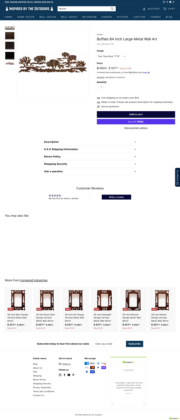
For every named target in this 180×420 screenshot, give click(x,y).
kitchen (122, 17)
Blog (169, 17)
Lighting (139, 17)
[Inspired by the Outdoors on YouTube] (69, 374)
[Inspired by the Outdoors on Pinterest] (73, 374)
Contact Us (38, 395)
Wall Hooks (69, 17)
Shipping (100, 77)
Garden (107, 17)
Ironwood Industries (34, 280)
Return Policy (39, 379)
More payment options (136, 128)
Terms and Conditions (43, 391)
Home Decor (26, 17)
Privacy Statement (42, 387)
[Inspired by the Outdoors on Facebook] (64, 374)
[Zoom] (53, 62)
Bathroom (90, 17)
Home (8, 17)
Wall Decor (47, 17)
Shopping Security (42, 383)
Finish (100, 51)
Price (100, 63)
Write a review (116, 197)
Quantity (102, 82)
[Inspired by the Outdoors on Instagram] (60, 374)
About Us (37, 368)
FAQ (35, 372)
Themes (155, 17)
